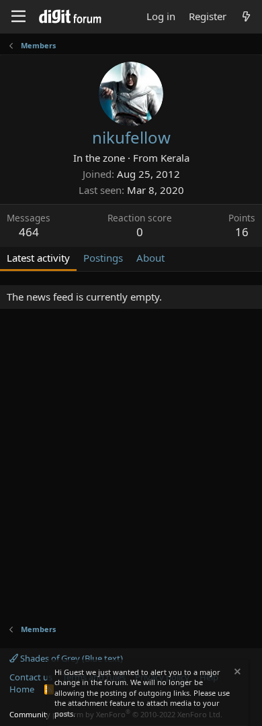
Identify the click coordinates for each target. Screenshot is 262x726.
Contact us (30, 677)
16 (242, 232)
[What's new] (246, 16)
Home (21, 689)
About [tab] (150, 257)
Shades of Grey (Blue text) (70, 658)
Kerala (175, 157)
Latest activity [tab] (38, 257)
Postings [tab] (103, 257)
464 (29, 232)
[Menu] (18, 17)
